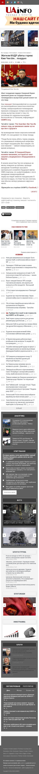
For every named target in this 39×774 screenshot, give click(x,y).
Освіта (30, 751)
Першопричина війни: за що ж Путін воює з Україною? (24, 659)
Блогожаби (19, 594)
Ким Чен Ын (10, 207)
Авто (4, 753)
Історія (25, 751)
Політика (20, 748)
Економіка (6, 751)
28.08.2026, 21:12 (11, 588)
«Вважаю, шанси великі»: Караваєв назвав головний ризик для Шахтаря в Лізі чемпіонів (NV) (21, 563)
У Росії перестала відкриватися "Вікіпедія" (21, 290)
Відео (24, 753)
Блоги (19, 645)
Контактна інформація (15, 767)
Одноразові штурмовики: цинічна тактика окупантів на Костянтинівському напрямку (23, 650)
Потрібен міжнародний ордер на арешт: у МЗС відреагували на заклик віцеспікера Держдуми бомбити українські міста (21, 349)
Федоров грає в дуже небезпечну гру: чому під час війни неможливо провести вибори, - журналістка (23, 431)
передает (8, 104)
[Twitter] (14, 3)
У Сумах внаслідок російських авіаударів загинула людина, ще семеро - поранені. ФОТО (18, 522)
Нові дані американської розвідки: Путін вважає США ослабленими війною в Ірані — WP (21, 260)
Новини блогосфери (24, 53)
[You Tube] (18, 3)
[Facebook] (11, 3)
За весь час (30, 690)
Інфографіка (19, 622)
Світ (11, 751)
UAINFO (34, 192)
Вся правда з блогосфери (9, 53)
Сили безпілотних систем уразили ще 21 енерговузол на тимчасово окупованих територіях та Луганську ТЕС (20, 402)
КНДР (3, 207)
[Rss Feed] (7, 3)
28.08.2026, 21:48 (11, 567)
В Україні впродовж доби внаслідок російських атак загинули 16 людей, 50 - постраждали (20, 341)
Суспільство (27, 748)
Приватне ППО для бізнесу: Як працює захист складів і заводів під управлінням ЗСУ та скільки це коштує (23, 441)
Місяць (19, 690)
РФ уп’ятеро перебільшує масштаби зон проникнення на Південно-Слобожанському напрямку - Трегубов (20, 305)
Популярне (28, 686)
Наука (21, 751)
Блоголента (14, 756)
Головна (5, 748)
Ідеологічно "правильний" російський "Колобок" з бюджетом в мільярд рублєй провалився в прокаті (24, 669)
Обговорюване (13, 686)
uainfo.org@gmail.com (27, 767)
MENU (2, 2)
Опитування (19, 451)
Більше (19, 408)
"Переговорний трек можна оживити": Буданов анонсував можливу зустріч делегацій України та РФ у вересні (19, 704)
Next (37, 39)
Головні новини (13, 748)
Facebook (32, 187)
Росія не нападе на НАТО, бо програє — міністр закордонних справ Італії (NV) (18, 556)
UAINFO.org (6, 120)
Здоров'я (11, 753)
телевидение (20, 207)
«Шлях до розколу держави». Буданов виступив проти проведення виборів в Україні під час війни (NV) (18, 571)
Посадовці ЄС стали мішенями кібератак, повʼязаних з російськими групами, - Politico (22, 422)
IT (7, 753)
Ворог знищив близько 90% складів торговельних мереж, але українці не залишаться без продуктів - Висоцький (20, 283)
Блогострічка (19, 552)
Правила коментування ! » (29, 252)
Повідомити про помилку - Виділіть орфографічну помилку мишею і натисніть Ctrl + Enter (18, 200)
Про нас (5, 767)
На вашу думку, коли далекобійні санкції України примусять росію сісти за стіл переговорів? (19, 457)
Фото (19, 500)
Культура (15, 751)
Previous (2, 39)
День (8, 690)
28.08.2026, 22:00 (11, 559)
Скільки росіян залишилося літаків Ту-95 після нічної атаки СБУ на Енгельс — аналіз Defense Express (21, 275)
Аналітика (19, 416)
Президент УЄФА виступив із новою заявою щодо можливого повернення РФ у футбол (21, 268)
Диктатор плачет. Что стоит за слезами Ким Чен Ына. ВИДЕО (31, 245)
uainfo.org (23, 763)
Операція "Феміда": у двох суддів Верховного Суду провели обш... (10, 43)
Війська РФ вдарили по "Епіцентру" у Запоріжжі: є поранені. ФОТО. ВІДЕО (19, 545)
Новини (19, 255)
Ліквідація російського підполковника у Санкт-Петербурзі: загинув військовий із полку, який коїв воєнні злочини (20, 372)
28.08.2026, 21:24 (11, 582)
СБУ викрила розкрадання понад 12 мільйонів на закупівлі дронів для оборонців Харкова (19, 359)
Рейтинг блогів (22, 756)
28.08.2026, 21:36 (11, 574)
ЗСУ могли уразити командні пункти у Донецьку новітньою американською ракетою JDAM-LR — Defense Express (19, 696)
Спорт (16, 753)
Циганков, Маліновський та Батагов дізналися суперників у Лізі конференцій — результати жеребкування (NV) (20, 578)
